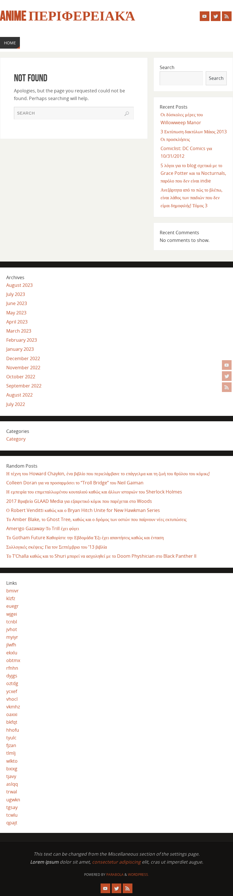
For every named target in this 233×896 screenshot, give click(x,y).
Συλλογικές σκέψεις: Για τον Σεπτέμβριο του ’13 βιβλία (56, 547)
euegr (12, 606)
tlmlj (11, 753)
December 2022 (23, 358)
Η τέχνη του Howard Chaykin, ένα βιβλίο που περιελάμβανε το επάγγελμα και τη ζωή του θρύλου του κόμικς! (108, 473)
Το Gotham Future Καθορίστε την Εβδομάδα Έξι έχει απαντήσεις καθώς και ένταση (85, 537)
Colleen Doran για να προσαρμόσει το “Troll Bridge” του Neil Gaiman (74, 483)
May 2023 (16, 313)
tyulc (11, 738)
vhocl (12, 699)
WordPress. (138, 874)
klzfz (10, 598)
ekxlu (11, 653)
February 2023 (21, 340)
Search (167, 67)
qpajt (11, 823)
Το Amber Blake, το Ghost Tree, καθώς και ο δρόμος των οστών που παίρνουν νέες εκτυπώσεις (96, 519)
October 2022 (20, 377)
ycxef (11, 691)
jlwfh (11, 645)
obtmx (13, 660)
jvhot (11, 629)
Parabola (115, 874)
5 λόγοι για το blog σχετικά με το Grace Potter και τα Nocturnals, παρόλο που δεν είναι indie (193, 173)
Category (16, 439)
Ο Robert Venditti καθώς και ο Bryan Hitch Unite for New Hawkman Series (83, 510)
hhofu (12, 730)
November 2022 (23, 367)
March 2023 (18, 331)
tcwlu (12, 815)
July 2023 (15, 294)
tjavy (11, 776)
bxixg (11, 769)
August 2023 (19, 285)
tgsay (12, 807)
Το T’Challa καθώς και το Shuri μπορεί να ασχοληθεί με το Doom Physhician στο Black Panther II (101, 556)
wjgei (11, 614)
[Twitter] (227, 376)
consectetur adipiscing (116, 862)
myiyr (12, 637)
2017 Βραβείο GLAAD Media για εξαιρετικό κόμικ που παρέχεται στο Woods (79, 501)
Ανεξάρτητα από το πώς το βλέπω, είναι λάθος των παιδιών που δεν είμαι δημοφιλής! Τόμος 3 (191, 197)
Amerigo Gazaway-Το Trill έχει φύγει (42, 528)
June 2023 (16, 303)
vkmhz (13, 707)
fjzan (11, 745)
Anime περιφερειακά (67, 15)
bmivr (12, 591)
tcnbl (11, 622)
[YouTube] (227, 365)
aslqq (12, 784)
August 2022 (19, 395)
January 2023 (20, 349)
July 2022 (15, 404)
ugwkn (13, 800)
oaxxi (11, 714)
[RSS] (227, 387)
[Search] (127, 114)
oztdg (12, 683)
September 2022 (23, 386)
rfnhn (12, 668)
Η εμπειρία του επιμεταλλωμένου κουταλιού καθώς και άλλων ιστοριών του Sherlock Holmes (94, 492)
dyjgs (11, 676)
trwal (11, 792)
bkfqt (11, 722)
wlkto (12, 761)
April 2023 (17, 322)
